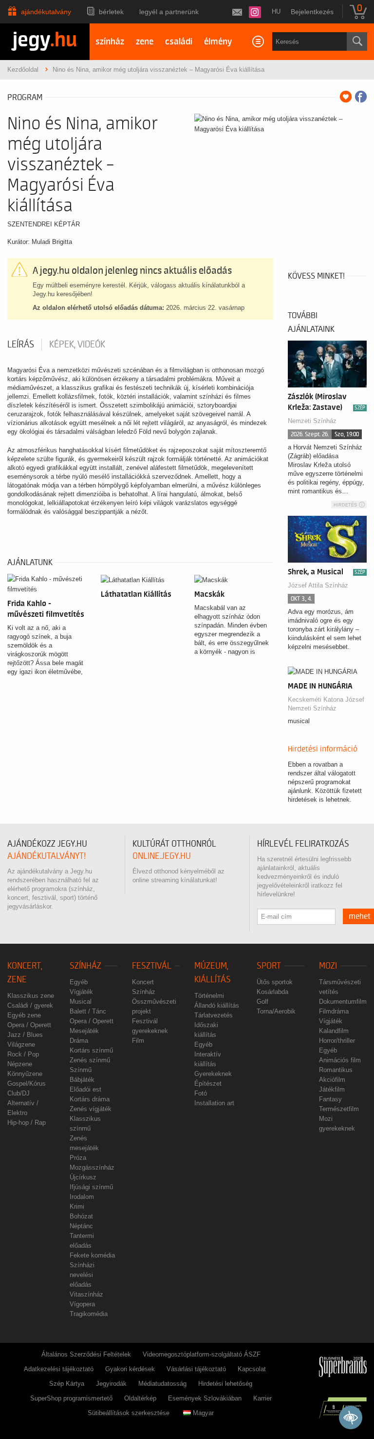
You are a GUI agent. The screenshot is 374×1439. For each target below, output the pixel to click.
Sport (269, 966)
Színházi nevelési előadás (82, 1274)
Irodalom (82, 1196)
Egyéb (79, 982)
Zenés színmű (90, 1060)
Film (138, 1040)
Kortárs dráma (90, 1099)
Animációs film (340, 1060)
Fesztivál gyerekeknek (150, 1025)
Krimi (77, 1206)
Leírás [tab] (20, 344)
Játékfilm (332, 1089)
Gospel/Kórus (26, 1083)
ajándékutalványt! (46, 856)
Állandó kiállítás (216, 1005)
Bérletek (111, 12)
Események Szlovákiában (205, 1398)
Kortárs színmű (91, 1050)
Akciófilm (332, 1079)
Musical (81, 1001)
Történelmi (209, 995)
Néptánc (81, 1226)
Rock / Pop (23, 1054)
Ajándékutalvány (46, 12)
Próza (78, 1157)
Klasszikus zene (30, 995)
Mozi (328, 966)
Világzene (21, 1044)
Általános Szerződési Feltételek (86, 1354)
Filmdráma (334, 1011)
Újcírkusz (83, 1177)
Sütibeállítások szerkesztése (128, 1413)
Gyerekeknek (213, 1073)
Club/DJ (18, 1093)
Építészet (208, 1083)
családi (178, 42)
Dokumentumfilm (343, 1001)
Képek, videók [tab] (77, 344)
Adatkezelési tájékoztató (59, 1369)
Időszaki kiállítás (206, 1029)
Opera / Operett (29, 1025)
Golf (262, 1001)
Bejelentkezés (312, 12)
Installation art (214, 1103)
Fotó (200, 1093)
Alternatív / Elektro (22, 1107)
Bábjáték (82, 1079)
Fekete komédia (92, 1255)
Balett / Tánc (88, 1011)
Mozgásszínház (92, 1167)
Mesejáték (84, 1030)
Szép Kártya (66, 1383)
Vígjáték (81, 991)
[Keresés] (357, 41)
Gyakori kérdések (130, 1369)
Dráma (79, 1040)
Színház (85, 966)
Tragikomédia (89, 1313)
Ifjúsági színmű (91, 1187)
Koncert (143, 982)
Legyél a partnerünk (169, 12)
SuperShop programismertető (71, 1398)
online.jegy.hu (161, 856)
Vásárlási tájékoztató (196, 1369)
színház (109, 42)
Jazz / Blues (25, 1034)
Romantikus (336, 1070)
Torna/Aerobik (276, 1011)
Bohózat (81, 1216)
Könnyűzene (24, 1073)
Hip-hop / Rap (26, 1122)
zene (144, 42)
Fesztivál (151, 966)
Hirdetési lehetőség (225, 1383)
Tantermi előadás (82, 1240)
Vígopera (82, 1304)
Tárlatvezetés (213, 1015)
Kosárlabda (272, 991)
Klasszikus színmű (85, 1123)
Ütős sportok (275, 982)
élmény (218, 42)
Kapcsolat (252, 1369)
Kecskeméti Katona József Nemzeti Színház (326, 704)
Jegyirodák (111, 1383)
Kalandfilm (334, 1030)
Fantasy (330, 1099)
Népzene (19, 1064)
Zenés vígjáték (91, 1109)
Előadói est (85, 1089)
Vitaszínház (86, 1294)
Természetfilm (339, 1109)
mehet (360, 916)
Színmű (81, 1070)
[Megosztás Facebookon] (361, 96)
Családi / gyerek (30, 1005)
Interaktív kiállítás (207, 1059)
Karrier (262, 1398)
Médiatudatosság (162, 1383)
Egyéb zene (24, 1015)
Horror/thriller (337, 1040)
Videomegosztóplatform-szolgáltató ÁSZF (202, 1354)
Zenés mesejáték (84, 1143)
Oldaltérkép (140, 1398)
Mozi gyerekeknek (337, 1123)
